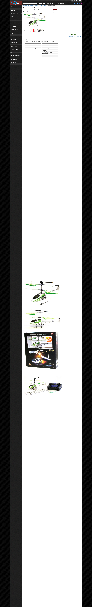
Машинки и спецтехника (14, 13)
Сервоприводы (13, 43)
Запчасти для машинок (14, 62)
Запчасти (40, 34)
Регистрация (76, 0)
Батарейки (12, 36)
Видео (36, 34)
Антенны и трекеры (14, 42)
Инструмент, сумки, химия (15, 50)
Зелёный (30, 9)
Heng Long (26, 10)
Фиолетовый (36, 9)
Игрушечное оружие (14, 26)
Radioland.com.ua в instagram (81, 3)
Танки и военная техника (14, 17)
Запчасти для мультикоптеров (15, 55)
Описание (26, 34)
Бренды (12, 6)
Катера (12, 14)
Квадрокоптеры (13, 10)
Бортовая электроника (14, 49)
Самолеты (12, 16)
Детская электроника (14, 22)
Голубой (33, 9)
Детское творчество (14, 23)
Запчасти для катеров (14, 59)
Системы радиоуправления (15, 40)
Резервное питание (14, 7)
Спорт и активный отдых (14, 32)
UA (71, 0)
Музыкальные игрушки (14, 30)
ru (72, 0)
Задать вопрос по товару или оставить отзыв (74, 36)
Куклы (12, 33)
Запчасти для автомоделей (15, 53)
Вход (80, 0)
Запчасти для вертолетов (14, 56)
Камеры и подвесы (14, 46)
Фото (31, 34)
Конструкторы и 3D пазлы (15, 27)
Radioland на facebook (79, 3)
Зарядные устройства (14, 39)
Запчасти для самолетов (14, 58)
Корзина (76, 1)
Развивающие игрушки (14, 29)
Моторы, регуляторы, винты (15, 45)
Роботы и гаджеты (14, 19)
